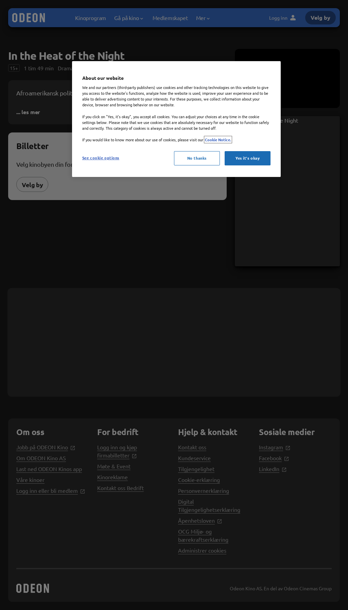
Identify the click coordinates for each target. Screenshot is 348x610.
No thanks (197, 158)
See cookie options (100, 157)
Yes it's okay (248, 158)
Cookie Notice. (218, 139)
